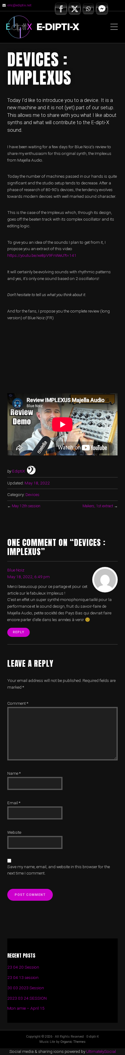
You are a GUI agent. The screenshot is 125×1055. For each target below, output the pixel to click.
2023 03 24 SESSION (27, 998)
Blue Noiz (15, 570)
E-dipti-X (57, 27)
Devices (32, 494)
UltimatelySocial (101, 1051)
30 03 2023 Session (25, 987)
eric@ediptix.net (20, 5)
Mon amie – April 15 (26, 1008)
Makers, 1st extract (98, 506)
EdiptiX (18, 471)
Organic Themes (73, 1042)
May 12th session (26, 506)
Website (14, 832)
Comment (17, 703)
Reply (18, 632)
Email (13, 802)
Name (14, 773)
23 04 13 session (23, 977)
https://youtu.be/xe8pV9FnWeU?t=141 (41, 255)
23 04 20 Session (23, 967)
